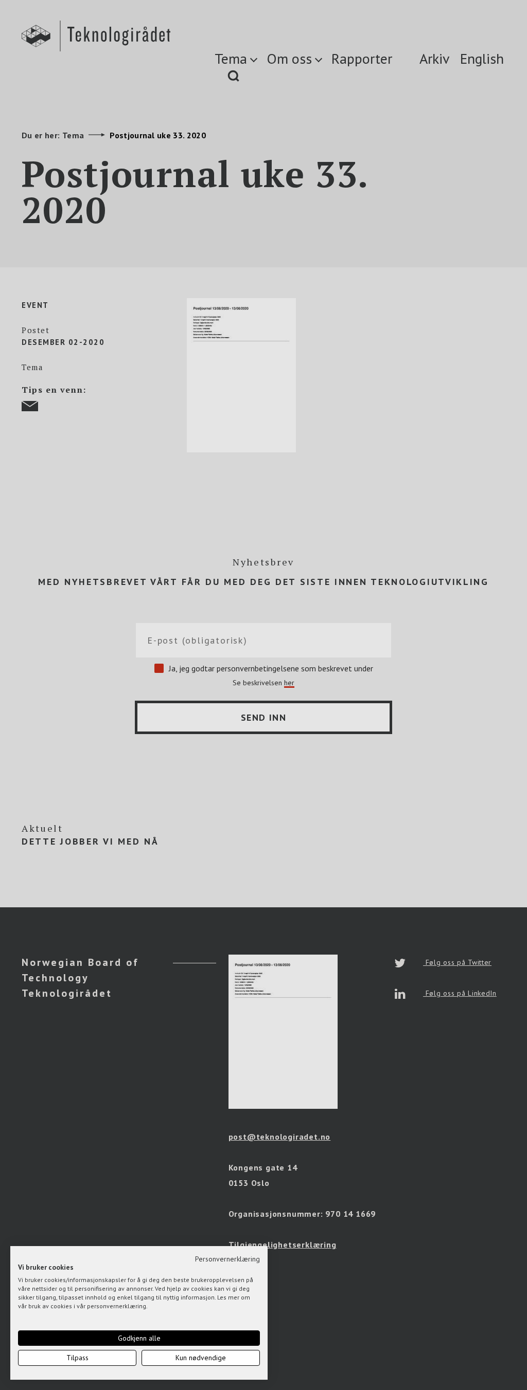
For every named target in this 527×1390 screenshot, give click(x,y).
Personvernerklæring (227, 1259)
